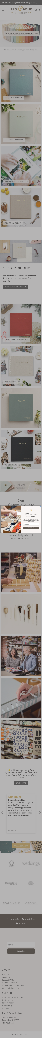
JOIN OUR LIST (31, 527)
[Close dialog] (40, 507)
